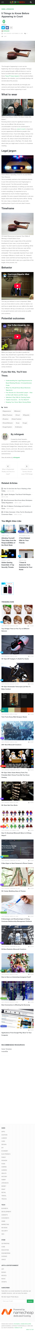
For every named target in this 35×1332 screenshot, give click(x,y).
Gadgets (4, 1215)
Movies (4, 1275)
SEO (2, 1234)
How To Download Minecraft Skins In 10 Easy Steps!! (16, 834)
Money (3, 1186)
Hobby (3, 1179)
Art (2, 1269)
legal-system (7, 427)
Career (4, 1138)
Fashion (4, 1160)
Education (5, 1250)
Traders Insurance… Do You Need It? (17, 399)
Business (4, 1208)
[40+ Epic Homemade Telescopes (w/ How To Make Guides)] (17, 672)
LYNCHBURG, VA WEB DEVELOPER (22, 1323)
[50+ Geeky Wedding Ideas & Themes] (17, 877)
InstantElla (4, 1051)
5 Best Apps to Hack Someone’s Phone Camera (17, 863)
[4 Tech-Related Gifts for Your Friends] (26, 529)
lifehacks (19, 427)
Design (3, 1144)
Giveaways (5, 1218)
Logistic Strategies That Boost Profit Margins (17, 494)
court (18, 415)
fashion (5, 419)
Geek (3, 9)
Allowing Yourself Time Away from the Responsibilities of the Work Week (8, 541)
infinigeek (6, 31)
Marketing (5, 1224)
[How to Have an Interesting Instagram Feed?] (17, 963)
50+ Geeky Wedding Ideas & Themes (13, 891)
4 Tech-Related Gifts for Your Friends (24, 540)
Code (3, 1247)
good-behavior (8, 423)
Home (3, 1221)
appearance (7, 411)
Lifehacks (10, 9)
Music (3, 1278)
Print (3, 1189)
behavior (17, 411)
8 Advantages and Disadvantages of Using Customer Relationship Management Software (16, 920)
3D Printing (5, 1243)
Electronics (5, 1154)
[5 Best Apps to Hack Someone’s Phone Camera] (17, 849)
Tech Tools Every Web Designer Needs (14, 717)
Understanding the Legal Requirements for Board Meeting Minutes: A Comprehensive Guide (19, 383)
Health (3, 1173)
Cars (3, 1141)
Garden (4, 1170)
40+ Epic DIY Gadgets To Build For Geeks (15, 659)
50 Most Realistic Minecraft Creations (13, 949)
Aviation (4, 1135)
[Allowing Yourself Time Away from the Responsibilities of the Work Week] (8, 529)
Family (3, 1157)
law (18, 423)
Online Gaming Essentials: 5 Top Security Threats (7, 564)
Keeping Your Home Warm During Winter (18, 402)
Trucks (4, 1199)
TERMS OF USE (18, 1327)
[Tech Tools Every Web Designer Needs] (17, 702)
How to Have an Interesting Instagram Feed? (16, 977)
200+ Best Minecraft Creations (11, 744)
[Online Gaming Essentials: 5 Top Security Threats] (8, 553)
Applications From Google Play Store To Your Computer (16, 1034)
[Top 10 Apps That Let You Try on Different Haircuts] (17, 614)
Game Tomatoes (6, 1049)
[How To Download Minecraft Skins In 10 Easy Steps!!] (17, 818)
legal (25, 423)
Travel (3, 1195)
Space (3, 1259)
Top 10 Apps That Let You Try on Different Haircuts (15, 630)
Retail (3, 1192)
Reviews (4, 1227)
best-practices (7, 415)
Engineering (5, 1253)
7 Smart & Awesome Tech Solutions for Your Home (25, 566)
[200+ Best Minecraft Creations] (17, 730)
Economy (4, 1151)
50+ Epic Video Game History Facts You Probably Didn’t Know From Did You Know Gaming (15, 775)
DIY (2, 1147)
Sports (4, 1282)
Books (3, 1272)
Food (3, 1163)
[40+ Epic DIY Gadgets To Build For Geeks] (17, 644)
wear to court (21, 129)
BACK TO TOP (30, 1329)
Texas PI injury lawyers (12, 76)
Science (4, 1256)
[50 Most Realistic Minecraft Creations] (17, 935)
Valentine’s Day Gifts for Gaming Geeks (18, 397)
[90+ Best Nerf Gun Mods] (17, 791)
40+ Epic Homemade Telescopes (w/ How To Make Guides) (16, 688)
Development (6, 1211)
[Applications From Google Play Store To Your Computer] (17, 1018)
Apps (3, 1131)
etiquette (26, 415)
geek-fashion (16, 419)
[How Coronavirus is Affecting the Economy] (17, 990)
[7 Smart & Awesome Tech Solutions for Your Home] (26, 553)
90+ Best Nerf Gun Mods (9, 805)
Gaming (4, 1167)
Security (4, 1231)
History (4, 1176)
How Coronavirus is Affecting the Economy (15, 1005)
